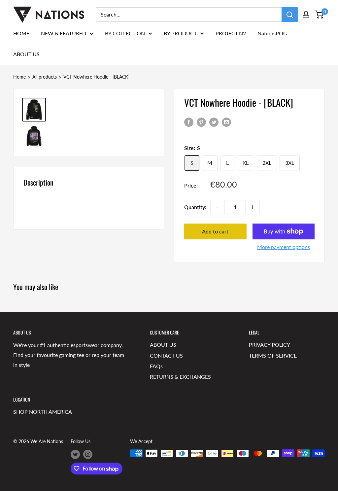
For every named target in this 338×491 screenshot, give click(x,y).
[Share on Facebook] (188, 122)
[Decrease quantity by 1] (217, 207)
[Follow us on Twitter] (75, 454)
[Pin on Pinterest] (201, 122)
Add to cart (215, 231)
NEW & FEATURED (63, 33)
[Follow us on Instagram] (87, 454)
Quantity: (195, 207)
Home (19, 77)
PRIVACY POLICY (269, 344)
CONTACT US (166, 355)
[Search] (290, 14)
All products (44, 77)
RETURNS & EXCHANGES (180, 376)
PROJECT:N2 (231, 33)
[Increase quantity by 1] (252, 207)
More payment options (283, 247)
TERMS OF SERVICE (273, 355)
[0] (319, 14)
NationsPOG (272, 33)
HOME (21, 33)
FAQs (156, 366)
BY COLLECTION (125, 33)
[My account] (306, 14)
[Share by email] (226, 122)
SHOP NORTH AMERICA (42, 411)
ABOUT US (26, 54)
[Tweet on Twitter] (214, 122)
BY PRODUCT (180, 33)
